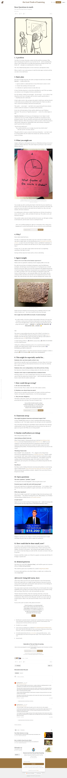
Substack (28, 775)
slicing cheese (28, 468)
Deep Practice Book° (44, 568)
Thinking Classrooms (39, 454)
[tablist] (19, 673)
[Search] (52, 2)
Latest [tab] (18, 730)
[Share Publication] (54, 2)
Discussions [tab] (22, 730)
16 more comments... (18, 724)
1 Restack (26, 658)
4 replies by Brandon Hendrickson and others (25, 701)
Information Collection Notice (33, 767)
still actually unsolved (35, 497)
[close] (43, 748)
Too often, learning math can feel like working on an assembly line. (26, 741)
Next (49, 665)
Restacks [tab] (21, 673)
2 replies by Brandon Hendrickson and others (25, 720)
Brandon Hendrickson (22, 735)
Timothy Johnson (20, 682)
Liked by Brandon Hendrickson (22, 705)
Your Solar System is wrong (21, 733)
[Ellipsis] (52, 682)
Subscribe (58, 2)
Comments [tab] (17, 673)
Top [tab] (15, 730)
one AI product (33, 633)
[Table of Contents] (1, 389)
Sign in (63, 2)
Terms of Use (39, 766)
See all (16, 754)
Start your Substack (30, 773)
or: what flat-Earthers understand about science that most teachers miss (27, 734)
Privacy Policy (41, 767)
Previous (18, 665)
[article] (33, 735)
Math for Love (39, 442)
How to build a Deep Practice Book (22, 740)
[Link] (13, 57)
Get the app (39, 773)
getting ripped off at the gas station (40, 468)
